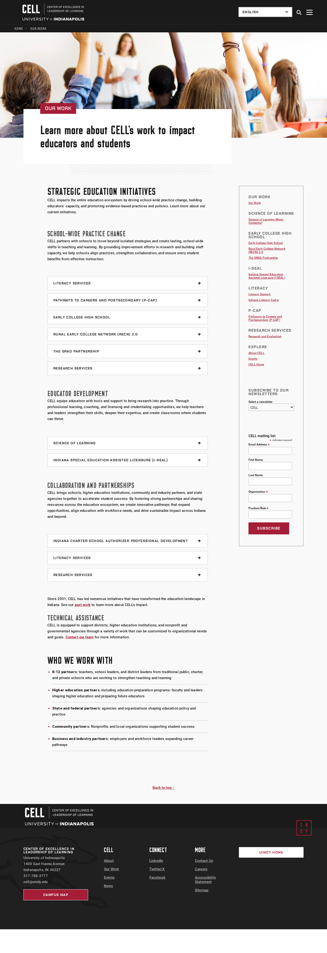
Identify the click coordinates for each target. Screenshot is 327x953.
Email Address (259, 444)
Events (252, 358)
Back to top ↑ (163, 787)
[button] (299, 12)
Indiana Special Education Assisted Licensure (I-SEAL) (266, 276)
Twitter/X (157, 869)
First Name (255, 459)
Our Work (38, 28)
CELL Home (256, 364)
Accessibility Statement (205, 879)
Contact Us (204, 861)
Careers (201, 869)
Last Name (255, 475)
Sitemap (201, 890)
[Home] (59, 816)
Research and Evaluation (265, 336)
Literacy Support (259, 294)
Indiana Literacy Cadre (263, 300)
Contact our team (80, 637)
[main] (163, 418)
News (108, 886)
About (109, 861)
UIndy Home (271, 852)
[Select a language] (265, 12)
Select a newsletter (260, 402)
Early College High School (265, 243)
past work (82, 605)
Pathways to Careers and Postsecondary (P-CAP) (265, 318)
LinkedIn (156, 861)
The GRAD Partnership (263, 258)
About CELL (256, 353)
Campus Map (55, 895)
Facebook (157, 877)
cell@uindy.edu (35, 882)
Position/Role (258, 508)
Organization (258, 491)
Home (18, 28)
